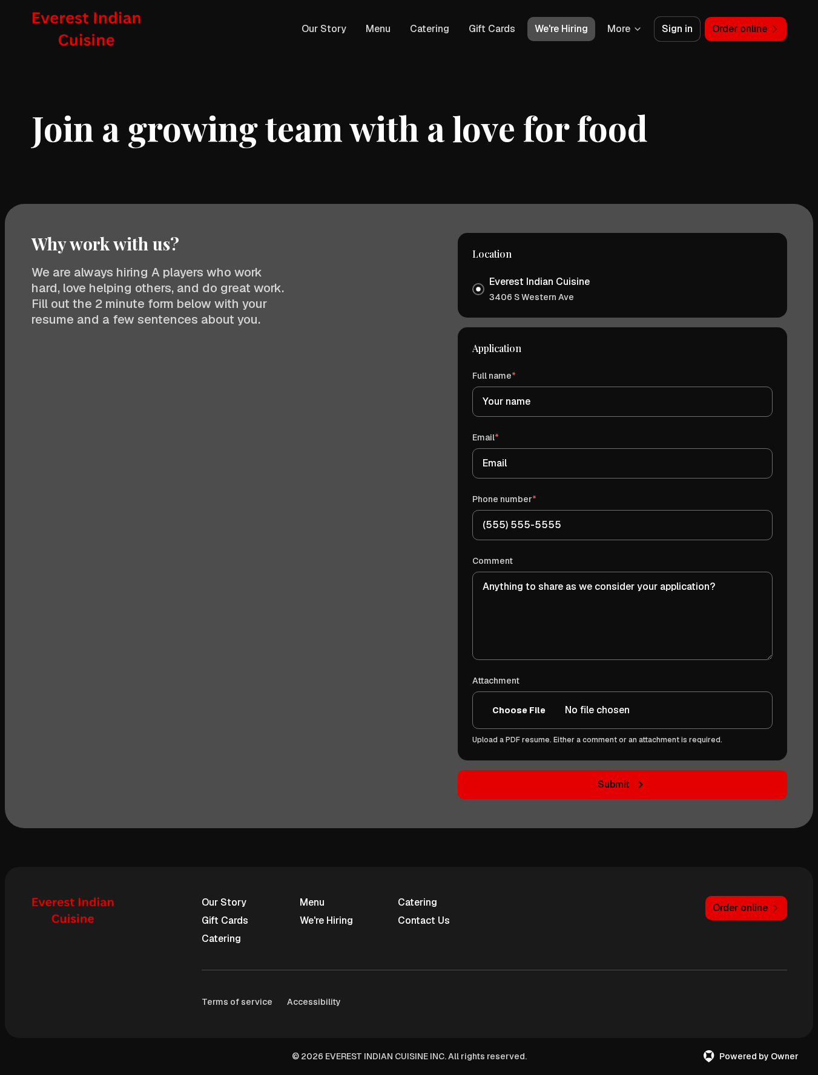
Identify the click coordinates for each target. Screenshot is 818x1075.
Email (502, 437)
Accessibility (314, 1001)
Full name (511, 375)
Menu (378, 28)
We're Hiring (561, 28)
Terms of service (237, 1001)
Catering (429, 28)
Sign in (677, 28)
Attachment (495, 680)
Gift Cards (492, 28)
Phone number (521, 499)
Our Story (324, 28)
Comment (492, 560)
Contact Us (424, 920)
